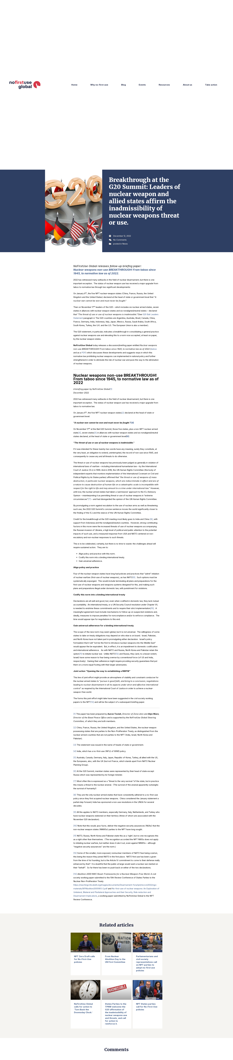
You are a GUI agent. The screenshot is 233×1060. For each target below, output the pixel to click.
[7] (89, 499)
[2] (122, 412)
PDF (84, 352)
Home (74, 84)
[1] (111, 389)
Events (142, 84)
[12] (117, 654)
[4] (79, 432)
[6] (74, 771)
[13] (92, 702)
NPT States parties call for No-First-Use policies (146, 1007)
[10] (152, 608)
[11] (80, 654)
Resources (164, 84)
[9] (133, 577)
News (125, 243)
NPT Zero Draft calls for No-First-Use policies (84, 959)
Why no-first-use (99, 84)
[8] (151, 519)
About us (187, 84)
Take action (211, 84)
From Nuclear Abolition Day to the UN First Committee (115, 959)
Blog (123, 84)
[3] (74, 745)
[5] (95, 432)
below (154, 349)
